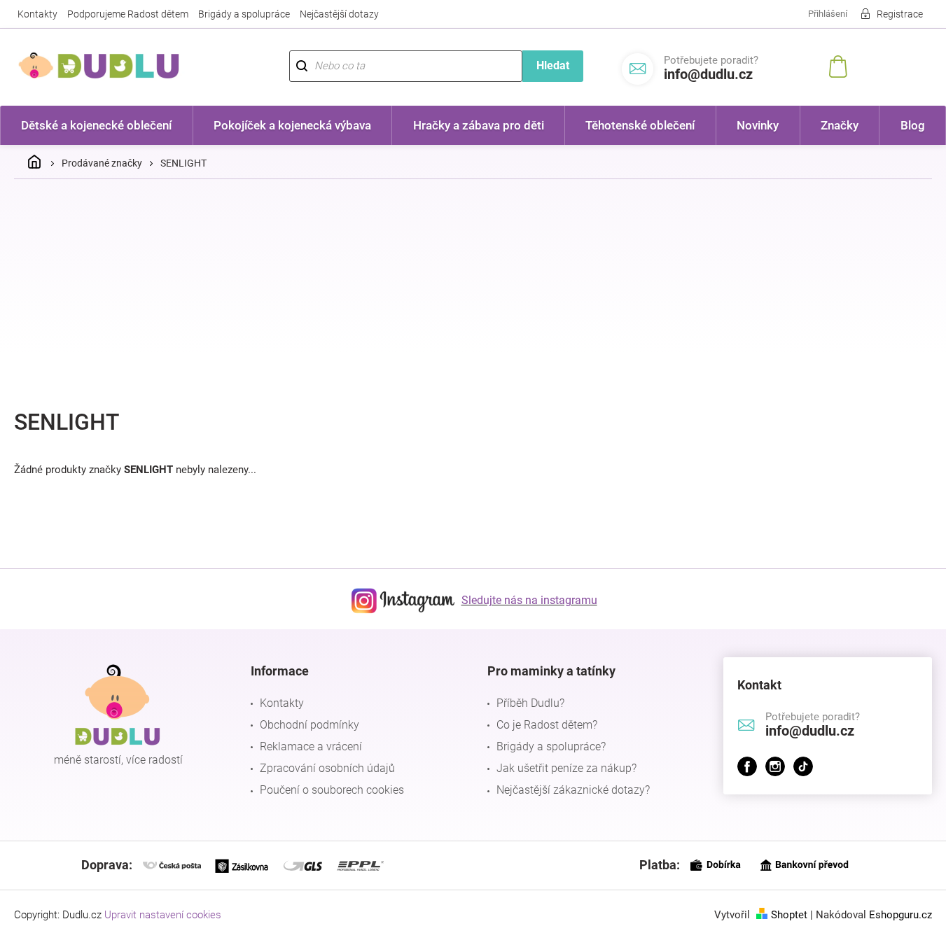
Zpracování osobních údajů (327, 768)
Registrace (900, 14)
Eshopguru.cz (900, 915)
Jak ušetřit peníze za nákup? (566, 768)
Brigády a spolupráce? (551, 746)
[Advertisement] (473, 295)
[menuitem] (97, 125)
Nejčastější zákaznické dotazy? (573, 790)
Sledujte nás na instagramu (529, 600)
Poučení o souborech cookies (332, 790)
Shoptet (789, 915)
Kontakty (37, 14)
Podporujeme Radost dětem (127, 14)
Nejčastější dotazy (339, 14)
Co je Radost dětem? (546, 724)
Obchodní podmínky (309, 724)
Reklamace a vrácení (311, 746)
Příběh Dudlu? (530, 703)
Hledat (552, 65)
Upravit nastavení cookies (162, 915)
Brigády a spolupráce (244, 14)
